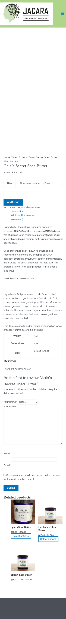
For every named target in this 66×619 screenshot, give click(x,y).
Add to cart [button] (26, 579)
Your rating (10, 402)
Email (7, 465)
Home (7, 157)
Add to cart (13, 202)
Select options (21, 536)
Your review (11, 406)
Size (9, 183)
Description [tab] (17, 211)
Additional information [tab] (23, 215)
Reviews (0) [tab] (17, 219)
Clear (48, 183)
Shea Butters (19, 157)
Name (8, 453)
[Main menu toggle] (62, 13)
